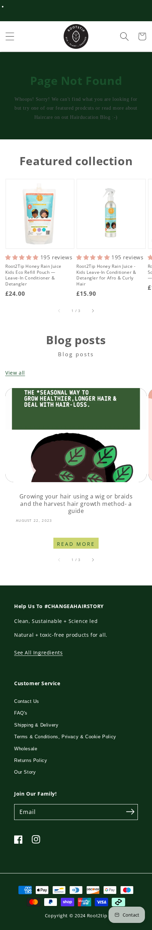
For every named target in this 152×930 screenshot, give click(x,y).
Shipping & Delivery (36, 725)
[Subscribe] (130, 812)
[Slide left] (59, 310)
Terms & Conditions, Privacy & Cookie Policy (65, 736)
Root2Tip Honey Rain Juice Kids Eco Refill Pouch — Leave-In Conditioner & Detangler (33, 275)
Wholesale (25, 748)
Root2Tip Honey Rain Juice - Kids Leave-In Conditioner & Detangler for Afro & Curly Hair (106, 275)
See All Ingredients (38, 652)
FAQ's (21, 713)
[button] (10, 36)
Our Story (25, 772)
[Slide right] (92, 310)
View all (15, 372)
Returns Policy (30, 760)
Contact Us (26, 701)
